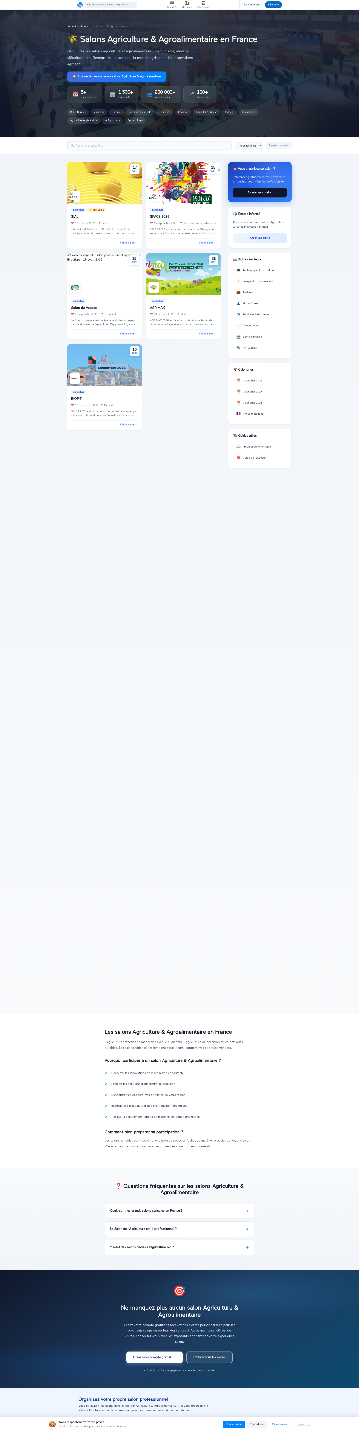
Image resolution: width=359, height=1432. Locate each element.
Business (244, 292)
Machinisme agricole (139, 112)
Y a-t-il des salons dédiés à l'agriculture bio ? (142, 1247)
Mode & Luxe (247, 303)
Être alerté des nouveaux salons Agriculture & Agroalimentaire (117, 76)
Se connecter (252, 4)
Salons (84, 26)
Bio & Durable (78, 112)
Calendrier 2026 (249, 380)
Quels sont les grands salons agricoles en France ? (146, 1210)
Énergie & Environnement (254, 281)
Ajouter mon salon (260, 192)
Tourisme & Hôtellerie (252, 314)
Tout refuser (257, 1424)
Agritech (229, 112)
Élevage (116, 112)
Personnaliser (280, 1424)
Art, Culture (246, 348)
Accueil (71, 26)
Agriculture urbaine (206, 112)
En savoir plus (302, 1424)
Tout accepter (234, 1424)
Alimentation (247, 325)
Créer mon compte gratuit (154, 1357)
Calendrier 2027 (249, 391)
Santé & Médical (249, 337)
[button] (84, 94)
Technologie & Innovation (255, 270)
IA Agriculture (112, 120)
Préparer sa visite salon (253, 446)
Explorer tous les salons (209, 1357)
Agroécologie (135, 120)
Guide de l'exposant (251, 457)
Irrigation (183, 112)
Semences (164, 112)
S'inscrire (273, 4)
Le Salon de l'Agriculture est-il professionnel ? (143, 1229)
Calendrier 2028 (249, 402)
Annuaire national (250, 414)
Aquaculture (248, 112)
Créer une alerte (260, 238)
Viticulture (99, 112)
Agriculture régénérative (83, 120)
